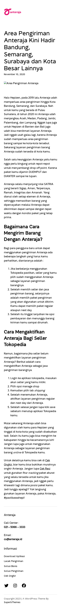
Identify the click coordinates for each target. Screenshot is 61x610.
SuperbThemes (12, 602)
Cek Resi (45, 468)
